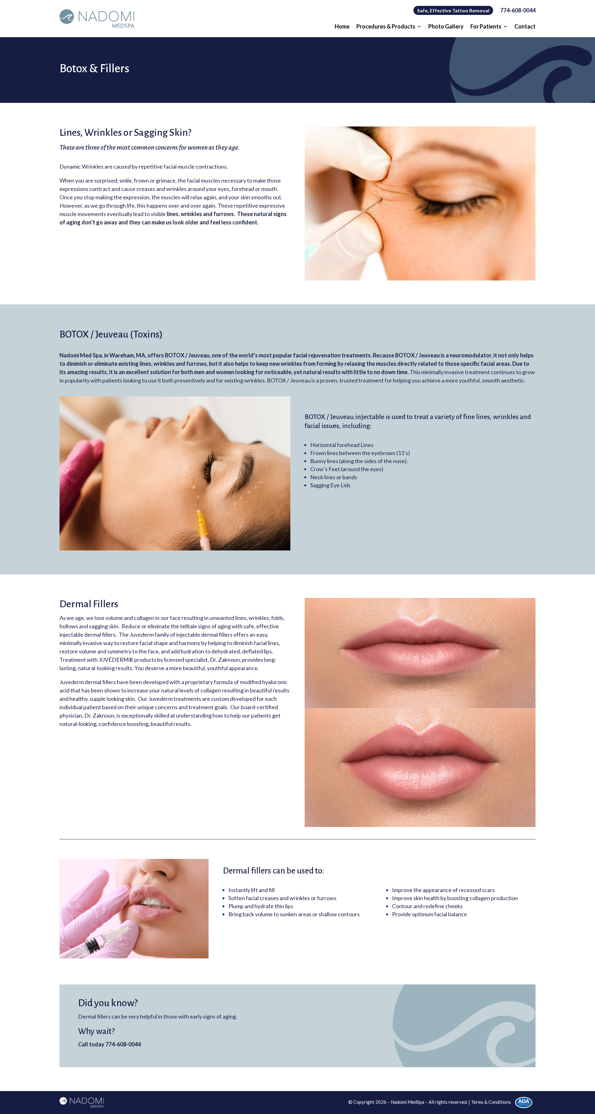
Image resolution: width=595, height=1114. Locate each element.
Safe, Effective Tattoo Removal (453, 10)
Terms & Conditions (491, 1102)
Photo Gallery (446, 27)
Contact (525, 27)
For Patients (485, 27)
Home (342, 27)
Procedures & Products (385, 27)
